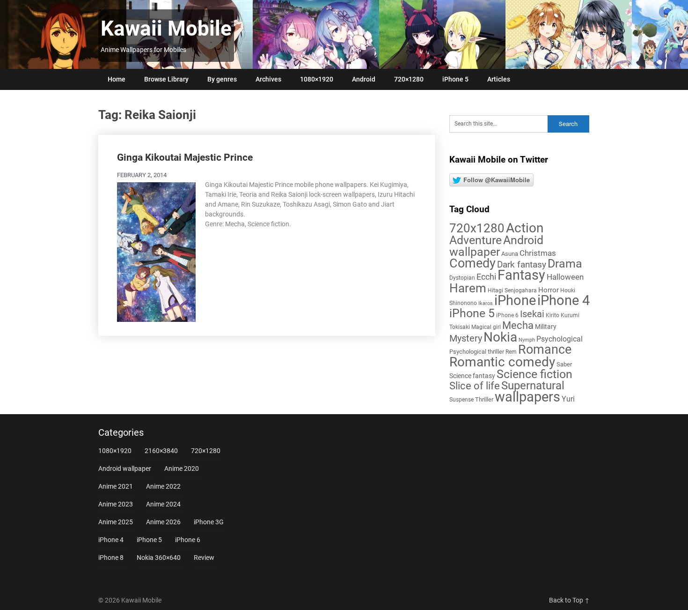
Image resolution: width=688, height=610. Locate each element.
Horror (548, 290)
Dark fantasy (521, 265)
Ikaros (485, 303)
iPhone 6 (507, 315)
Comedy (472, 263)
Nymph (527, 340)
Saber (564, 364)
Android (363, 79)
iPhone (515, 300)
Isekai (532, 314)
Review (204, 557)
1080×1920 (316, 79)
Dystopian (462, 278)
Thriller (484, 399)
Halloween (565, 277)
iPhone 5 (455, 79)
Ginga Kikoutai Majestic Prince (185, 157)
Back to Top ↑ (569, 600)
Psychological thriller (476, 351)
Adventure (475, 240)
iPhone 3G (209, 522)
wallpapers (527, 397)
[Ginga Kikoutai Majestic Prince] (156, 251)
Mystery (465, 338)
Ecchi (486, 277)
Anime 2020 (181, 468)
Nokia (500, 337)
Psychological (559, 339)
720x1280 (477, 228)
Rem (511, 352)
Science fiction (534, 374)
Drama (565, 263)
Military (545, 326)
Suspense (461, 399)
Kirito (552, 315)
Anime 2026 (163, 522)
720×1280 (409, 79)
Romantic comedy (502, 362)
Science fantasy (472, 375)
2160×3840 (161, 450)
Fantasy (521, 275)
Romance (544, 349)
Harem (467, 288)
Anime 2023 (115, 504)
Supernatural (532, 385)
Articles (498, 79)
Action (524, 228)
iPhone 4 (563, 300)
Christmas (538, 253)
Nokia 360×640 (159, 557)
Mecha (518, 325)
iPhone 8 (111, 557)
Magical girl (486, 327)
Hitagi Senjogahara (512, 290)
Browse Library (166, 79)
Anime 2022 (163, 486)
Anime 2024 (163, 504)
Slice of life (474, 386)
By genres (222, 79)
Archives (268, 79)
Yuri (568, 398)
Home (116, 79)
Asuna (509, 253)
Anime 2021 (115, 486)
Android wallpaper (496, 246)
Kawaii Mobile (166, 28)
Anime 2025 (115, 522)
